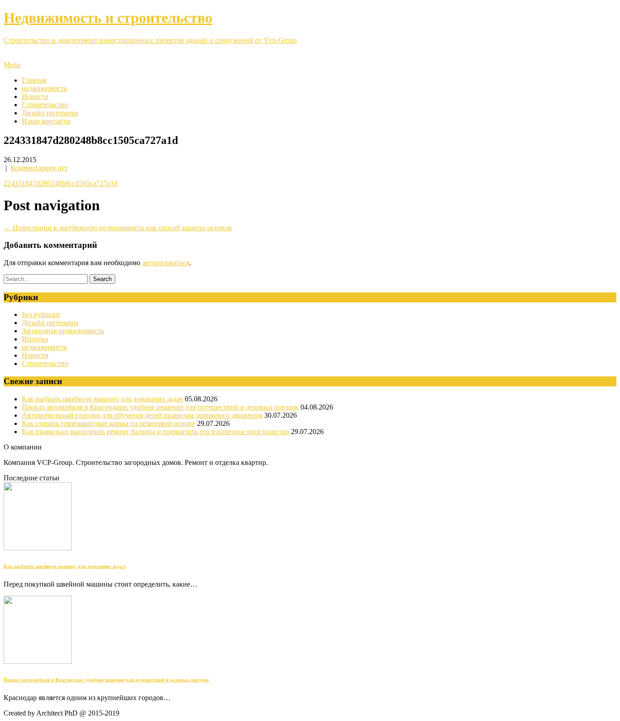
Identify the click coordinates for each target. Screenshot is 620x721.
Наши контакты (46, 121)
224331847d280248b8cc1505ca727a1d (61, 183)
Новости (35, 96)
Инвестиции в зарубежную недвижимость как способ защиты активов (118, 228)
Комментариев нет (39, 168)
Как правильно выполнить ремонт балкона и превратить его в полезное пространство (155, 431)
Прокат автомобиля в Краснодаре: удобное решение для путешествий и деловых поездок (160, 407)
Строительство (45, 105)
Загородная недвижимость (63, 331)
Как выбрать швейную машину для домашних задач (102, 399)
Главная (34, 80)
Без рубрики (41, 314)
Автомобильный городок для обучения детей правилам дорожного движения (142, 415)
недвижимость (44, 88)
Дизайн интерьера (50, 113)
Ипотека (35, 339)
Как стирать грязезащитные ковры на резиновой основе (108, 423)
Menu (12, 65)
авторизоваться (165, 263)
